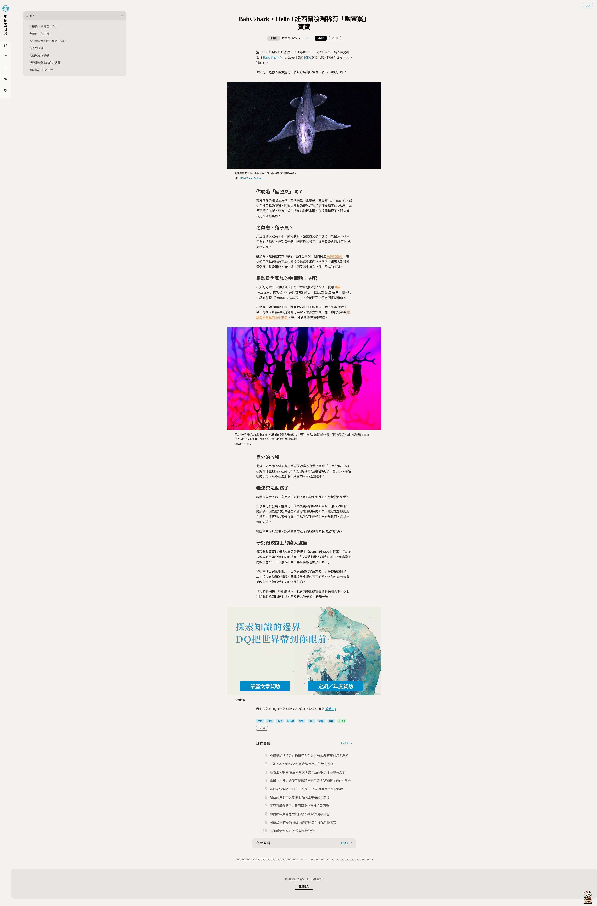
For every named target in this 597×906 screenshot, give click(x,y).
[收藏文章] (307, 38)
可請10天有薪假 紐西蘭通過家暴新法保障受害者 (303, 822)
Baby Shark (271, 57)
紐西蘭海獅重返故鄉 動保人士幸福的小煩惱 (300, 797)
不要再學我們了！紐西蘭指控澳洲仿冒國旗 (299, 805)
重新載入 (304, 886)
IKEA (307, 57)
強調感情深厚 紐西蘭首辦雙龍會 (292, 830)
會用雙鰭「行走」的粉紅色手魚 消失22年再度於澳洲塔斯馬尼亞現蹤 (311, 755)
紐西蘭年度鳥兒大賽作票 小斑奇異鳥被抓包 (300, 814)
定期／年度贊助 (335, 686)
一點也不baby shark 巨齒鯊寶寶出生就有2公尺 (302, 764)
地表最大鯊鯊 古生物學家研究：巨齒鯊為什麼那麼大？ (307, 772)
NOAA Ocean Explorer (251, 178)
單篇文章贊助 (265, 686)
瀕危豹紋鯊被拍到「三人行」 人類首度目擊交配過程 (306, 789)
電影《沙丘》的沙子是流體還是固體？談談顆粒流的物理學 (310, 780)
